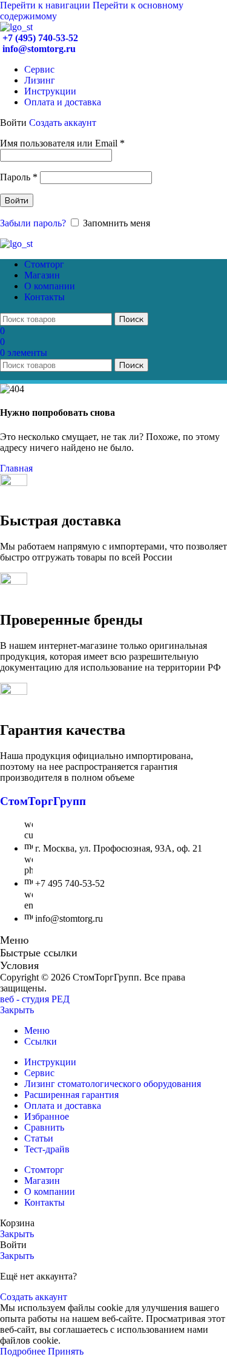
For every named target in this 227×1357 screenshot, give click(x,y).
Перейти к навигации (46, 5)
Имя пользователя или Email (62, 143)
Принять (66, 1351)
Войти (16, 200)
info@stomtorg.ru (38, 49)
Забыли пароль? (33, 223)
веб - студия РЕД (35, 999)
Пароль (19, 177)
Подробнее (24, 1351)
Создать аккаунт (62, 122)
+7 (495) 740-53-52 (39, 38)
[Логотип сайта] (16, 27)
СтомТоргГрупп (43, 801)
